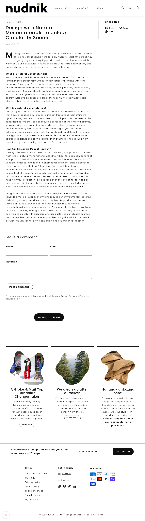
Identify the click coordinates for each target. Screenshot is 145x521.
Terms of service (34, 490)
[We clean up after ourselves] (72, 368)
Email (53, 246)
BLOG (18, 22)
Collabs (83, 7)
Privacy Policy (68, 296)
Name (9, 246)
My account (31, 499)
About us (62, 7)
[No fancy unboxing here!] (118, 368)
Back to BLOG (51, 317)
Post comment (19, 287)
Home (9, 22)
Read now (27, 424)
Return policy (32, 486)
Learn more (72, 417)
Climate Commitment (37, 473)
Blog (100, 7)
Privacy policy (32, 482)
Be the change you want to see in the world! (80, 514)
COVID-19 (30, 477)
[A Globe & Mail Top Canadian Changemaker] (27, 368)
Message (11, 261)
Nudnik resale (32, 495)
